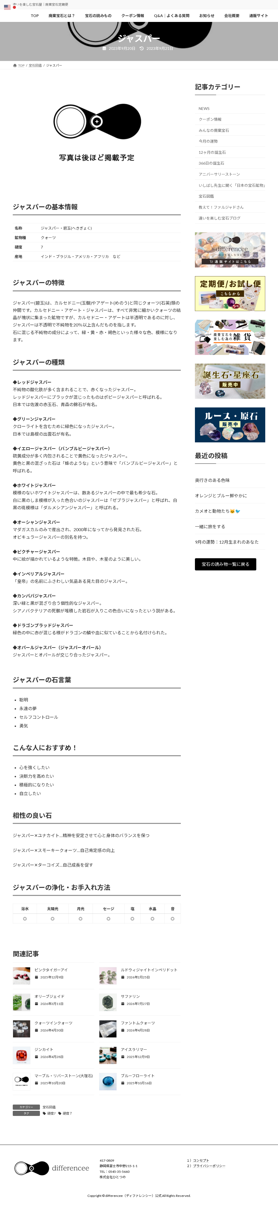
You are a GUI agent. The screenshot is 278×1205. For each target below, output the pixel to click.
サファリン (130, 996)
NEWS (204, 108)
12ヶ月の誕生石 (212, 152)
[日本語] (14, 6)
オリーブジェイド (49, 996)
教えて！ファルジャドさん (221, 207)
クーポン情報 (210, 119)
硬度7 (51, 1113)
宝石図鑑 (49, 1107)
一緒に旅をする (210, 526)
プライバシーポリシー (209, 1166)
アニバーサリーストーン (219, 174)
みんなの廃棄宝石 (214, 130)
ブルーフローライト (138, 1075)
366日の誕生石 (211, 163)
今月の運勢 (208, 141)
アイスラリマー (134, 1049)
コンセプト (201, 1160)
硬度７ (67, 1113)
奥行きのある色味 (212, 480)
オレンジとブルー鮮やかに (221, 495)
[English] (7, 6)
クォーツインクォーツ (53, 1023)
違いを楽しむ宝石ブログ (220, 218)
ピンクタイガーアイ (51, 970)
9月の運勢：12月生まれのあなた (227, 541)
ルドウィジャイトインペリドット (149, 970)
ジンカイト (43, 1049)
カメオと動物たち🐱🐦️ (218, 511)
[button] (225, 564)
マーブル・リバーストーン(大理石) (63, 1075)
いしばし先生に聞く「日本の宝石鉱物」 (232, 185)
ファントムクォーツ (138, 1023)
